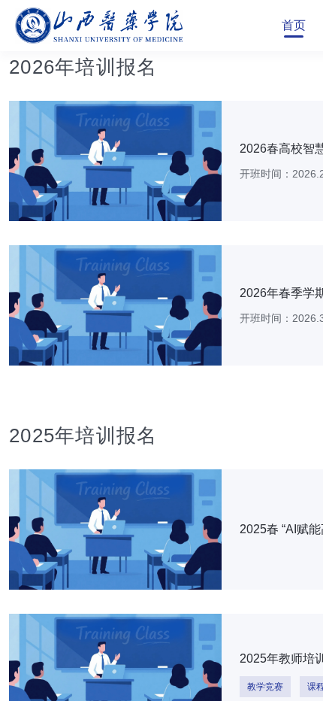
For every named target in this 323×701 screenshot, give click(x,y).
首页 (294, 25)
